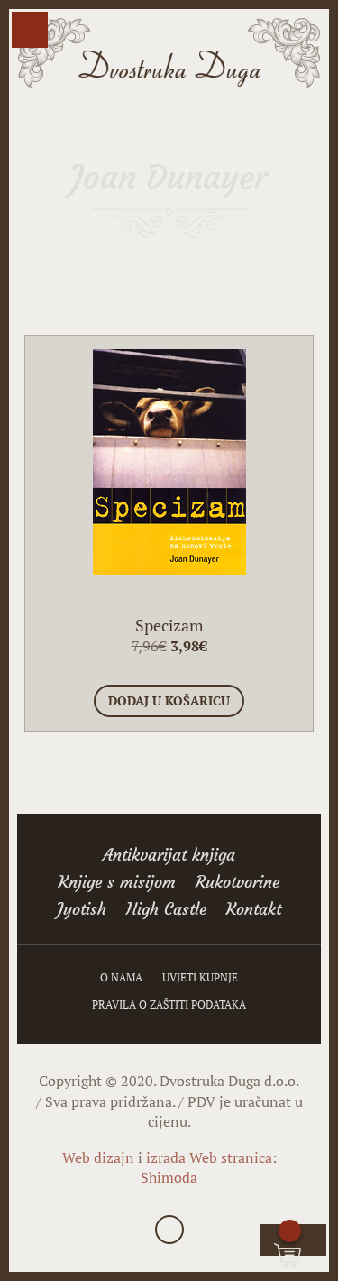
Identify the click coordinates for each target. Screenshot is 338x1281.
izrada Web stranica (209, 1157)
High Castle (166, 911)
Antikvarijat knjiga (169, 857)
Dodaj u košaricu (169, 700)
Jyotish (81, 911)
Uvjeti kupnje (200, 978)
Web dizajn (98, 1157)
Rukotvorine (237, 884)
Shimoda (169, 1177)
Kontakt (253, 911)
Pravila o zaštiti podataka (169, 1005)
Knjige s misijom (117, 884)
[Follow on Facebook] (169, 1229)
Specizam (169, 625)
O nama (121, 978)
